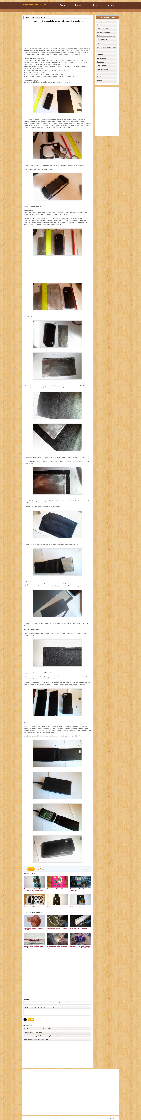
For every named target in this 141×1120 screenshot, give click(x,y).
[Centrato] (38, 1007)
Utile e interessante (102, 39)
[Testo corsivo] (27, 1007)
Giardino (99, 43)
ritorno (31, 869)
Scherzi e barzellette (102, 69)
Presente (99, 80)
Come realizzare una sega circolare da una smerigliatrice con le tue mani (43, 1036)
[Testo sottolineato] (30, 1007)
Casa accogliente (101, 58)
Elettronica (100, 25)
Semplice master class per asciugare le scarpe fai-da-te (38, 1029)
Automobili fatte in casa (103, 21)
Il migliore (79, 5)
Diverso (99, 73)
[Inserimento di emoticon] (44, 1007)
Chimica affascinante (102, 28)
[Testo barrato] (32, 1007)
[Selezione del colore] (47, 1007)
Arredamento (100, 62)
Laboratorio (100, 54)
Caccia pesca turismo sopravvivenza (106, 47)
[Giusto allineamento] (41, 1007)
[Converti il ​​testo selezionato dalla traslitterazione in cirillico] (56, 1007)
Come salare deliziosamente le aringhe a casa (36, 1039)
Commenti (112, 5)
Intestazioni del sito (107, 17)
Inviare (31, 1019)
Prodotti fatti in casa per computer (106, 36)
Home (63, 5)
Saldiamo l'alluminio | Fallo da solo (33, 1032)
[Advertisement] (58, 34)
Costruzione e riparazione (103, 32)
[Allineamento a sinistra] (36, 1007)
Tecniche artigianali (102, 77)
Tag (96, 5)
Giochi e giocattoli (102, 65)
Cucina (99, 51)
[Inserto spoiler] (58, 1007)
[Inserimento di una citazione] (53, 1007)
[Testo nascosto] (50, 1007)
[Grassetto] (25, 1007)
